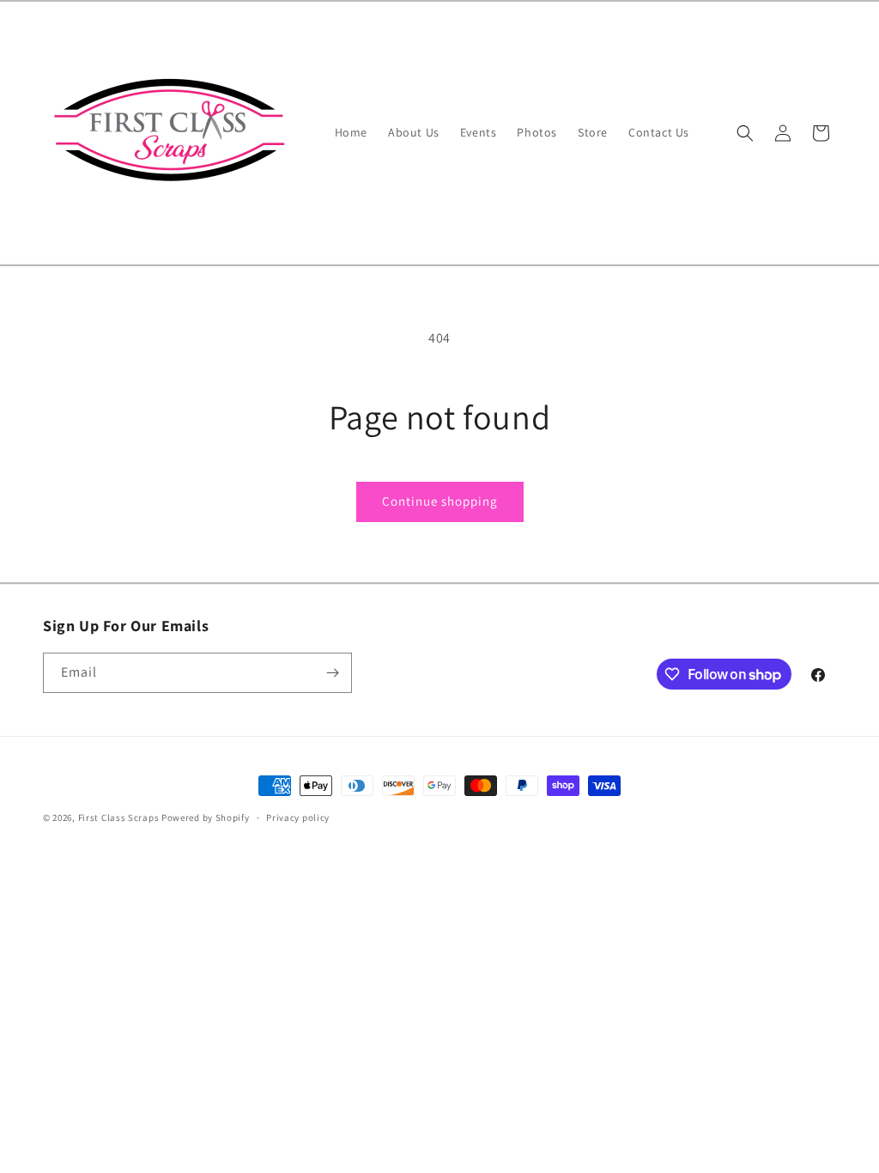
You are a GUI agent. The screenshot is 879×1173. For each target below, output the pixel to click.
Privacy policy (298, 817)
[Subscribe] (332, 673)
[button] (745, 133)
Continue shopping (440, 501)
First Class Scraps (119, 817)
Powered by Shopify (205, 817)
